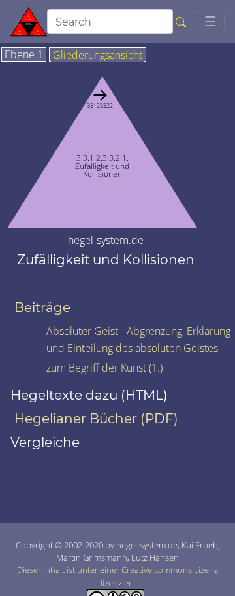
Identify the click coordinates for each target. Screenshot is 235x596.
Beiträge (42, 307)
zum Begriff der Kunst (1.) (104, 367)
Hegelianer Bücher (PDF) (96, 419)
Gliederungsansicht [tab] (97, 55)
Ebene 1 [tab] (24, 55)
